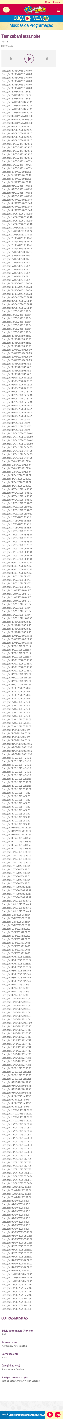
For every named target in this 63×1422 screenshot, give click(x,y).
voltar (10, 65)
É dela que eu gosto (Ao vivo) (17, 1330)
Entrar (58, 2)
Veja (37, 18)
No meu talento (9, 1353)
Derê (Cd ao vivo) (10, 1365)
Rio (48, 2)
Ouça (19, 18)
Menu (58, 10)
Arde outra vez (9, 1342)
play (29, 65)
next (47, 65)
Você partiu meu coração (14, 1377)
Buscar (6, 9)
